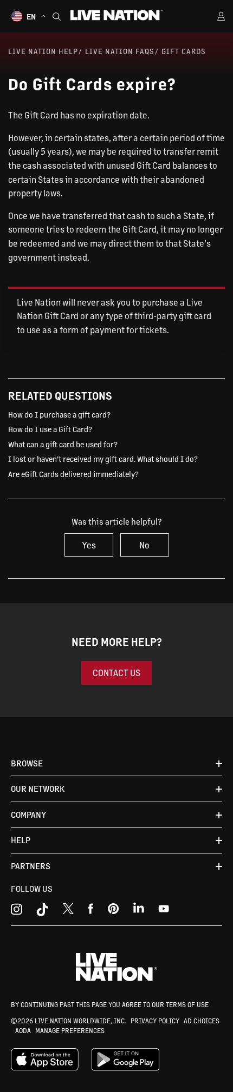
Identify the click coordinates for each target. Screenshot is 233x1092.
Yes (89, 545)
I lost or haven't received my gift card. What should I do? (103, 459)
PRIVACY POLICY (155, 1020)
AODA (23, 1030)
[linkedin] (138, 911)
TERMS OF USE (187, 1004)
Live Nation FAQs (119, 51)
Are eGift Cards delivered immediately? (73, 474)
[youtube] (113, 911)
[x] (68, 911)
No (144, 545)
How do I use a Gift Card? (50, 429)
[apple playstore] (45, 1068)
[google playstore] (125, 1068)
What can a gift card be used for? (63, 444)
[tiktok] (42, 911)
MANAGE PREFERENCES (70, 1030)
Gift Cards (183, 51)
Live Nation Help (43, 51)
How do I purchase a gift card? (59, 414)
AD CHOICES (201, 1020)
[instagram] (16, 911)
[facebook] (91, 911)
